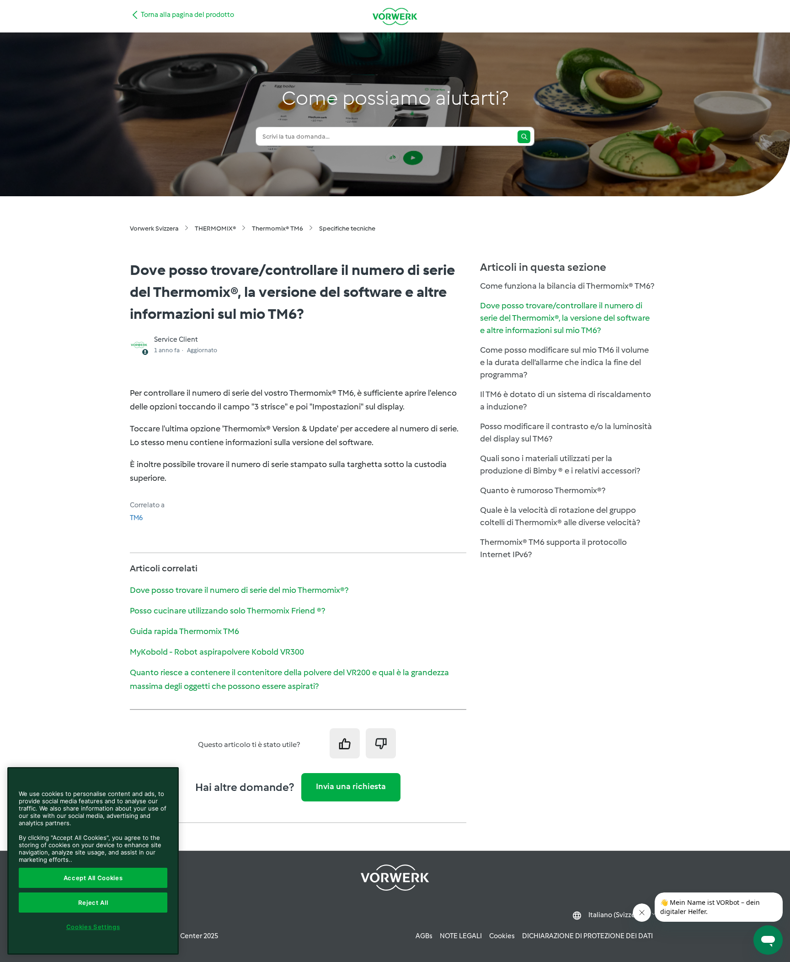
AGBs (424, 936)
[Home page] (395, 16)
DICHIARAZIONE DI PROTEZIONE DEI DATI (587, 936)
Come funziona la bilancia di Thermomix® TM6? (567, 286)
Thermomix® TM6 (277, 228)
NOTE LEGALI (461, 936)
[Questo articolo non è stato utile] (381, 743)
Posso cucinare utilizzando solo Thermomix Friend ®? (227, 611)
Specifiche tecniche (347, 228)
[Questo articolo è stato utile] (345, 743)
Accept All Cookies (93, 877)
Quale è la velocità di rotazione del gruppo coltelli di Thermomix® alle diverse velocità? (560, 516)
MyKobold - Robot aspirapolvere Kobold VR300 (217, 652)
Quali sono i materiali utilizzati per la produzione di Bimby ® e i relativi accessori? (560, 464)
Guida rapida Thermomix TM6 (184, 631)
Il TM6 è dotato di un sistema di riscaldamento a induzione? (565, 400)
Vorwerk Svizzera (154, 228)
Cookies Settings (93, 926)
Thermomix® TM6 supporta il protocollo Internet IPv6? (553, 548)
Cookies (502, 936)
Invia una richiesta (351, 786)
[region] (93, 861)
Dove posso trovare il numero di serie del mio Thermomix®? (239, 590)
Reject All (93, 902)
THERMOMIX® (215, 228)
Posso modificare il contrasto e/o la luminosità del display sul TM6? (566, 432)
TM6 (136, 518)
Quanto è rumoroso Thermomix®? (542, 490)
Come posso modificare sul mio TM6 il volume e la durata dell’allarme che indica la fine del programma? (564, 362)
